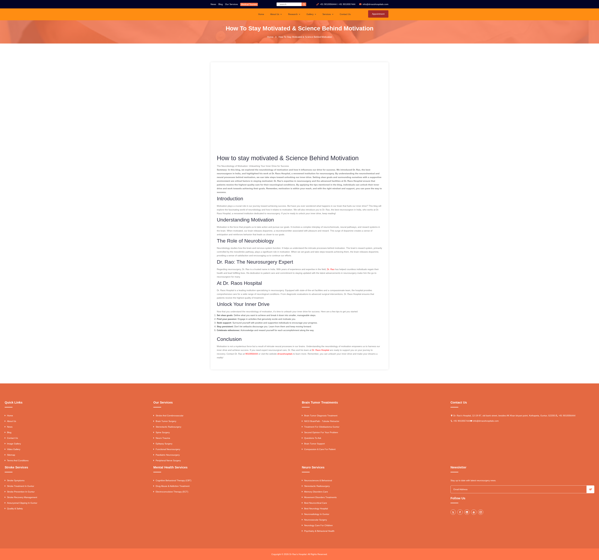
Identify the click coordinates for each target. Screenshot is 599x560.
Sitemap (11, 455)
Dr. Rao (330, 269)
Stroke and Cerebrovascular (169, 415)
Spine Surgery (163, 432)
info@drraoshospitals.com (486, 421)
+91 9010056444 (328, 4)
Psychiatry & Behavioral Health (319, 531)
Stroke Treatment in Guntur (20, 486)
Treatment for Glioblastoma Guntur (321, 427)
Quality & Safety (15, 508)
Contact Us (345, 14)
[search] (304, 4)
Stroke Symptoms (15, 480)
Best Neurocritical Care (315, 503)
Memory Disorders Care (316, 491)
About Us (275, 14)
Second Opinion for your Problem (321, 432)
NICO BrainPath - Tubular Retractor (321, 421)
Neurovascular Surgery (315, 520)
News (213, 4)
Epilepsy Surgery (164, 443)
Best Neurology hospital (316, 508)
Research (293, 14)
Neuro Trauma (163, 438)
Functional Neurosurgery (168, 449)
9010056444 (251, 354)
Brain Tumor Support (314, 443)
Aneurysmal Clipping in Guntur (22, 503)
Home (261, 14)
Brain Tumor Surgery (166, 421)
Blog (220, 4)
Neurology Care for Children (318, 525)
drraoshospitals (284, 354)
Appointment (378, 14)
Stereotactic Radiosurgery (168, 427)
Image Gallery (14, 443)
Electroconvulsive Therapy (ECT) (172, 491)
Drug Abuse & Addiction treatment (173, 486)
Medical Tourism (249, 4)
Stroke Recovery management (22, 497)
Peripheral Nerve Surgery (168, 460)
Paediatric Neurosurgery (168, 455)
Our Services (231, 4)
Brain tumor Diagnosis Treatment (320, 415)
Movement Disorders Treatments (320, 497)
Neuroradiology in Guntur (316, 514)
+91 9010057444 (346, 4)
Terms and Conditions (18, 460)
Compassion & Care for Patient (320, 449)
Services (326, 14)
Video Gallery (13, 449)
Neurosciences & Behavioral (318, 480)
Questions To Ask (312, 438)
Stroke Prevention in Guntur (21, 491)
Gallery (310, 14)
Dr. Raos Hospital (320, 350)
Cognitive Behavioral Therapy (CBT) (173, 480)
